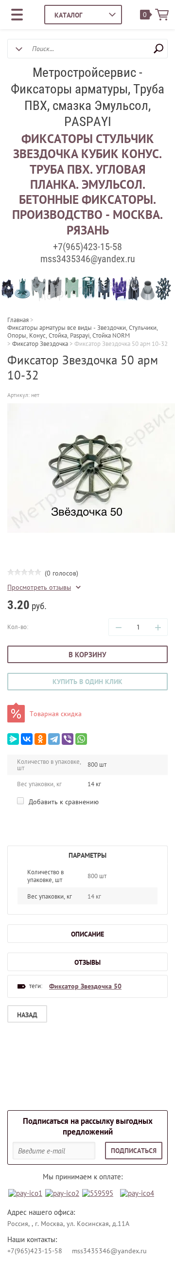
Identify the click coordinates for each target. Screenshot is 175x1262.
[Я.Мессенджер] (13, 739)
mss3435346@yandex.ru (87, 259)
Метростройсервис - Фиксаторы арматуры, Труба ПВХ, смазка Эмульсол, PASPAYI (87, 97)
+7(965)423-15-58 (87, 246)
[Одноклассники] (40, 739)
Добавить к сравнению (63, 801)
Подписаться (134, 1150)
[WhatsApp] (81, 739)
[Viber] (67, 739)
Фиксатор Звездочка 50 (85, 986)
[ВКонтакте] (27, 739)
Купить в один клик (87, 681)
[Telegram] (54, 739)
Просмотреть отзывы (39, 587)
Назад (27, 1014)
